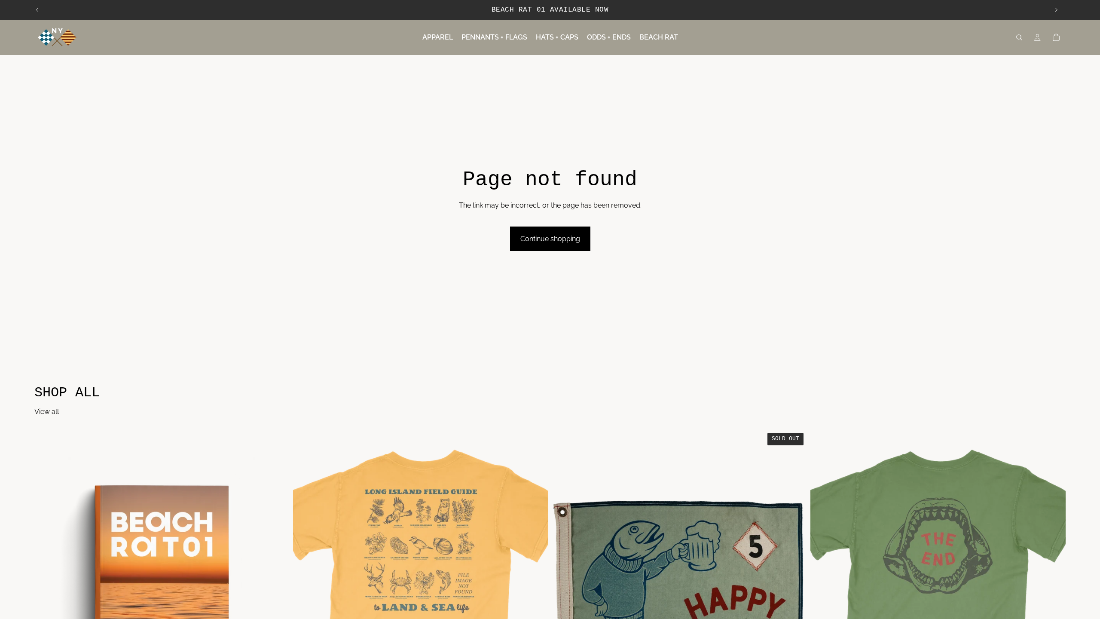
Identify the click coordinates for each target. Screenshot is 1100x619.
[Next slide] (1056, 9)
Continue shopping (550, 239)
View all (46, 412)
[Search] (1019, 37)
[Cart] (1056, 37)
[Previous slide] (37, 9)
